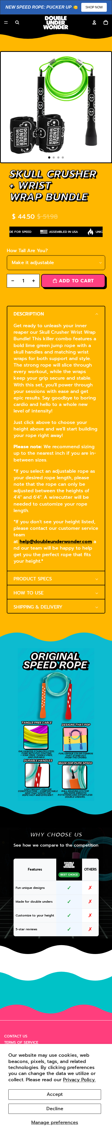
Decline (54, 1108)
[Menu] (6, 22)
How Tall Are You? (27, 250)
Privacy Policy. (79, 1079)
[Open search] (17, 22)
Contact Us (15, 1036)
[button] (56, 313)
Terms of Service (21, 1042)
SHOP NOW (94, 7)
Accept (55, 1094)
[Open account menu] (94, 22)
